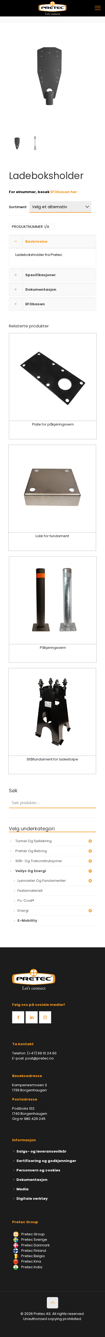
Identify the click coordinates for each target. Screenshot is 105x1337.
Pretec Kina (30, 1261)
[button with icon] (18, 1017)
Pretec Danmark (35, 1245)
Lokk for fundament (52, 536)
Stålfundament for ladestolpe (52, 759)
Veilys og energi (30, 870)
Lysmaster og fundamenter (42, 880)
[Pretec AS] (52, 8)
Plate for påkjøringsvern (53, 424)
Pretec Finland (33, 1250)
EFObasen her (63, 191)
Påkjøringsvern (53, 647)
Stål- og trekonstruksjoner (38, 860)
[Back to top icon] (52, 1302)
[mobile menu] (97, 8)
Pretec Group (32, 1234)
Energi (23, 910)
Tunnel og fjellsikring (33, 841)
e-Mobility (27, 920)
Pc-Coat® (26, 900)
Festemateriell (30, 890)
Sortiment (18, 207)
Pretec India (31, 1267)
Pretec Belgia (32, 1256)
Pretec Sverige (34, 1239)
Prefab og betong (31, 850)
